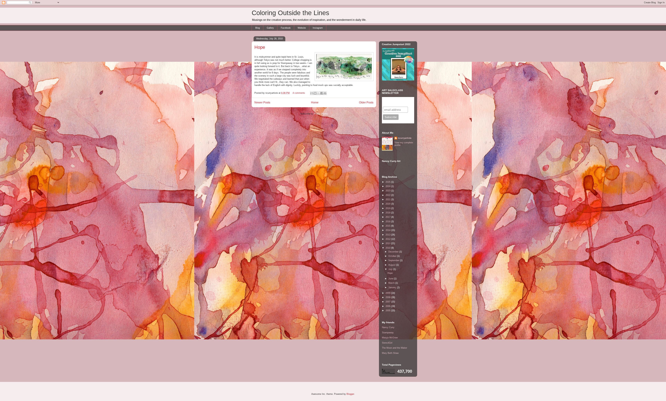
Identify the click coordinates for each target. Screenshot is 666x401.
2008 (388, 297)
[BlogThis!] (315, 93)
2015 (388, 226)
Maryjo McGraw (390, 337)
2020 (388, 203)
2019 (388, 208)
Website (302, 28)
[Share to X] (318, 93)
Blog (257, 28)
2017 (388, 217)
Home (314, 102)
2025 (388, 182)
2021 (388, 199)
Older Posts (366, 102)
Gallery (270, 28)
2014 (388, 230)
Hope (259, 47)
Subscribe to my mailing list (393, 102)
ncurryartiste (404, 138)
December (393, 251)
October (392, 256)
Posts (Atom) (321, 113)
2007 (388, 301)
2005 (388, 310)
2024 (388, 186)
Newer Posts (262, 102)
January (392, 287)
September (394, 260)
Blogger (350, 394)
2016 (388, 221)
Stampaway (388, 332)
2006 (388, 306)
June (391, 278)
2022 (388, 195)
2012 (388, 239)
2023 (388, 190)
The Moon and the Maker (394, 348)
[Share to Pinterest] (325, 93)
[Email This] (312, 93)
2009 (388, 293)
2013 (388, 234)
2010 (388, 248)
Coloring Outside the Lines (290, 12)
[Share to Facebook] (321, 93)
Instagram (318, 28)
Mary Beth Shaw (390, 353)
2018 (388, 212)
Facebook (286, 28)
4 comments (299, 93)
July (390, 269)
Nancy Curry (388, 327)
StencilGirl (387, 342)
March (391, 283)
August (392, 265)
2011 (388, 243)
